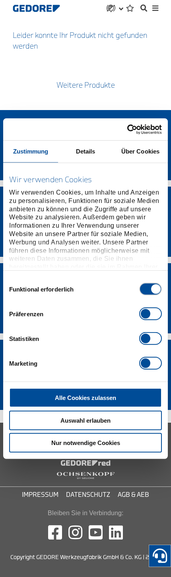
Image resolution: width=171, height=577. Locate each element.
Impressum (40, 495)
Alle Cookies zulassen (85, 397)
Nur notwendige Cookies (85, 442)
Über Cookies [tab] (140, 151)
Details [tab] (85, 151)
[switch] (150, 313)
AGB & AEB (133, 495)
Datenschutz (88, 495)
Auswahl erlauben (85, 420)
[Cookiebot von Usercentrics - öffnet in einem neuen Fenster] (127, 129)
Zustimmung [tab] (31, 151)
